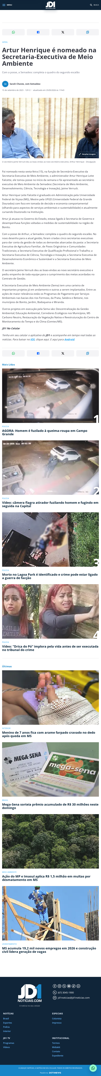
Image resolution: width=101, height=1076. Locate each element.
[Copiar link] (87, 32)
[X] (64, 986)
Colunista (56, 1018)
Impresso (57, 1022)
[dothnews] (55, 1073)
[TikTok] (73, 986)
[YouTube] (69, 986)
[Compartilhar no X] (63, 32)
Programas (8, 1043)
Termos (56, 1043)
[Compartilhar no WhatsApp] (13, 32)
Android (69, 339)
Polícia (6, 1027)
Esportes (7, 1022)
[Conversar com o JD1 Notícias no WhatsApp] (93, 1068)
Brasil (6, 1018)
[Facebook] (55, 986)
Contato (56, 1051)
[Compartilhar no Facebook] (38, 32)
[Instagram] (59, 986)
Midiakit (56, 1047)
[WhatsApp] (78, 986)
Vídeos (6, 1047)
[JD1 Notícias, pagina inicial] (50, 5)
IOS (32, 339)
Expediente (57, 1055)
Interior (7, 1031)
